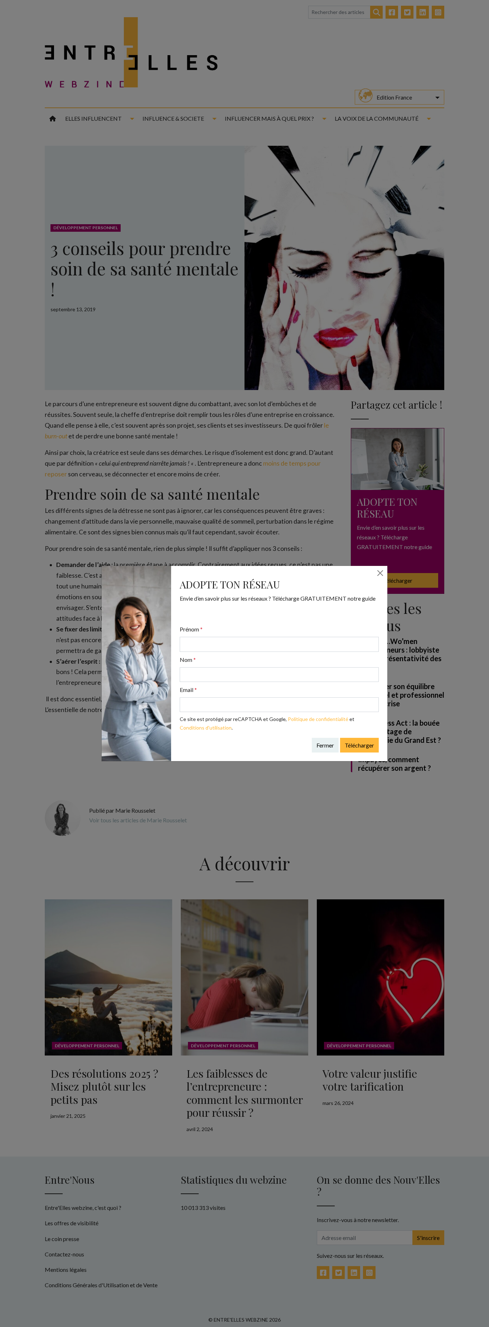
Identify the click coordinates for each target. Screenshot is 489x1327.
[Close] (380, 573)
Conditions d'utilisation (206, 728)
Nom (188, 659)
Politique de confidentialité (318, 719)
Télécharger (359, 745)
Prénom (191, 629)
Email (188, 689)
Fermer (325, 745)
